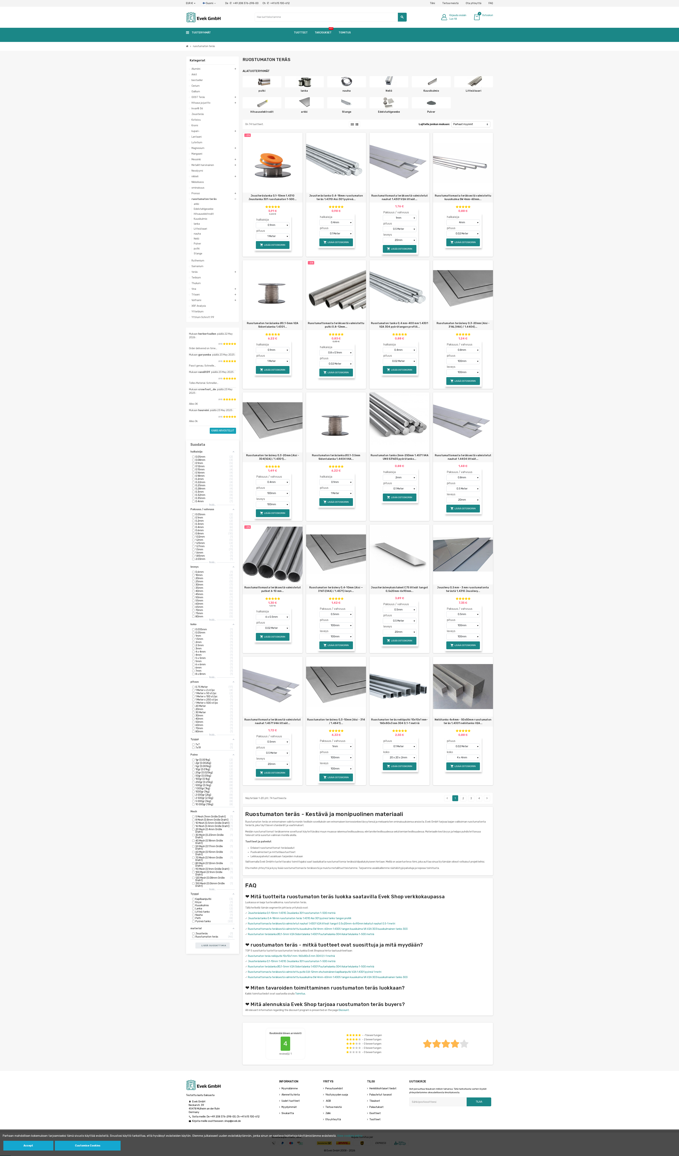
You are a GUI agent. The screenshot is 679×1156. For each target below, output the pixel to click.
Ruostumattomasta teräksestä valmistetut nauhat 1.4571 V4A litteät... (272, 721)
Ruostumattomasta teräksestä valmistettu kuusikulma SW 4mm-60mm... (463, 197)
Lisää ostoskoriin (272, 245)
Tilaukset (374, 1100)
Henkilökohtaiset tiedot (382, 1088)
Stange (346, 111)
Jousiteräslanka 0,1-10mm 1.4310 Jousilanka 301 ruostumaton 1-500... (273, 197)
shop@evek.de (232, 1121)
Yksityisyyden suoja (336, 1094)
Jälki (328, 1113)
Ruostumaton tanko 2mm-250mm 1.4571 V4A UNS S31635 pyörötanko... (399, 457)
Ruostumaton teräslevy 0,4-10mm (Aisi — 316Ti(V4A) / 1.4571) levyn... (336, 589)
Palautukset (376, 1107)
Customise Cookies (87, 1145)
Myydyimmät (289, 1107)
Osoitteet (375, 1113)
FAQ (491, 3)
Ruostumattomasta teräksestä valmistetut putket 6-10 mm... (272, 589)
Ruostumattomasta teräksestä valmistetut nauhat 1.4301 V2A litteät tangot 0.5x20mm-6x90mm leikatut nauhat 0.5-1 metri (321, 923)
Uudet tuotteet (291, 1100)
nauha (347, 90)
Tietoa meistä (450, 3)
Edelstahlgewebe (389, 111)
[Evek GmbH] (203, 16)
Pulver (431, 111)
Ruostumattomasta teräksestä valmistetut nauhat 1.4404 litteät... (463, 457)
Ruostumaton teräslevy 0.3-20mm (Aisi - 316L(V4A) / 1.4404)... (463, 325)
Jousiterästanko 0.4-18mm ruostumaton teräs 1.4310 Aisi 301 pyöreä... (336, 197)
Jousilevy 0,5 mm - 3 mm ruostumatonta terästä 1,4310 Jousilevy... (463, 589)
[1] (224, 344)
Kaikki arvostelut (222, 430)
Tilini (432, 3)
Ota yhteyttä (473, 3)
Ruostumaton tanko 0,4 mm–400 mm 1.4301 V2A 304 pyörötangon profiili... (399, 325)
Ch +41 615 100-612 (276, 3)
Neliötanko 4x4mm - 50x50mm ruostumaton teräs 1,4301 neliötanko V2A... (463, 721)
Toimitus (300, 993)
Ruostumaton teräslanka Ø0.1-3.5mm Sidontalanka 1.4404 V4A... (336, 457)
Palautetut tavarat (380, 1094)
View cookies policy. (350, 1135)
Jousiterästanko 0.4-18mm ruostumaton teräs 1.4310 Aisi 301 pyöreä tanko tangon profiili (299, 918)
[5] (235, 344)
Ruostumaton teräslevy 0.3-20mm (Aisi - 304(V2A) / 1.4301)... (272, 457)
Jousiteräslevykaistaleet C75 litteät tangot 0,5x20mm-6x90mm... (399, 589)
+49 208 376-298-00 (223, 1116)
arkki (304, 111)
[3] (229, 344)
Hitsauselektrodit (262, 111)
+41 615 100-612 (250, 1116)
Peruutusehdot (334, 1088)
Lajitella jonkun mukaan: (434, 124)
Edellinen (447, 798)
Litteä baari (473, 90)
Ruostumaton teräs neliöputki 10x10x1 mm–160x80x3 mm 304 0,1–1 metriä (399, 721)
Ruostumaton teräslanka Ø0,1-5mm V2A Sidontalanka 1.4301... (272, 325)
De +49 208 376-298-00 (242, 3)
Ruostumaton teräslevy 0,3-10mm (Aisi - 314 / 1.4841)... (336, 721)
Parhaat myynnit (463, 124)
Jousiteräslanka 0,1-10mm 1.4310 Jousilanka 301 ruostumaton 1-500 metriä (291, 913)
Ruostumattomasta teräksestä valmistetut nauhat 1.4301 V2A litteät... (399, 197)
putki (262, 90)
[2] (227, 344)
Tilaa (479, 1101)
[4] (232, 344)
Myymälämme (290, 1088)
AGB (328, 1100)
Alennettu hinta (291, 1094)
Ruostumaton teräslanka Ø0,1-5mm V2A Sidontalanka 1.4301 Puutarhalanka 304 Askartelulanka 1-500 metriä (311, 934)
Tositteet (375, 1119)
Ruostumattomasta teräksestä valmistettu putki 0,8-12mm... (336, 325)
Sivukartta (288, 1113)
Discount (344, 1010)
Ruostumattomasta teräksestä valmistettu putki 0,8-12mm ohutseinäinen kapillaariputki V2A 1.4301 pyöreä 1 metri (314, 971)
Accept (28, 1145)
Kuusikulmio (431, 90)
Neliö (389, 90)
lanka (304, 90)
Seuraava (487, 798)
